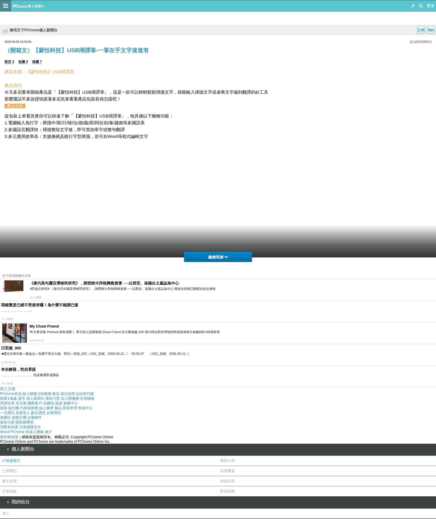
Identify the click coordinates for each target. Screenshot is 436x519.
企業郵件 (34, 417)
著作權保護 (9, 437)
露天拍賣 (67, 394)
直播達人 (22, 413)
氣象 (13, 398)
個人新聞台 (35, 398)
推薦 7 (37, 62)
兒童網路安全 (30, 427)
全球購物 (87, 398)
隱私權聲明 (24, 422)
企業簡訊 (53, 413)
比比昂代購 (85, 394)
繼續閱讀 (216, 257)
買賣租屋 (7, 403)
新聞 (3, 398)
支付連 (20, 403)
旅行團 (13, 408)
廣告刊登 (52, 398)
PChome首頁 (11, 394)
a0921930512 (422, 42)
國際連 (32, 403)
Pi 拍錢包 (46, 403)
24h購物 (44, 394)
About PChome (12, 432)
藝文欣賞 (9, 481)
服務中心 (70, 403)
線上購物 (29, 394)
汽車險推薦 (29, 408)
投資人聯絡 (35, 432)
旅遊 (58, 403)
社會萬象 (9, 491)
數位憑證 (38, 413)
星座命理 (70, 408)
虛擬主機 (19, 417)
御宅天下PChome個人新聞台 (33, 30)
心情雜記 (9, 471)
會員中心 (85, 408)
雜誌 (58, 408)
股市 (21, 398)
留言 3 (9, 62)
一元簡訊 (7, 413)
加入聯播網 (70, 398)
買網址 (5, 417)
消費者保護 (9, 427)
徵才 (48, 432)
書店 (55, 394)
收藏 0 (23, 62)
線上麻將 (46, 408)
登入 (3, 389)
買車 (3, 408)
